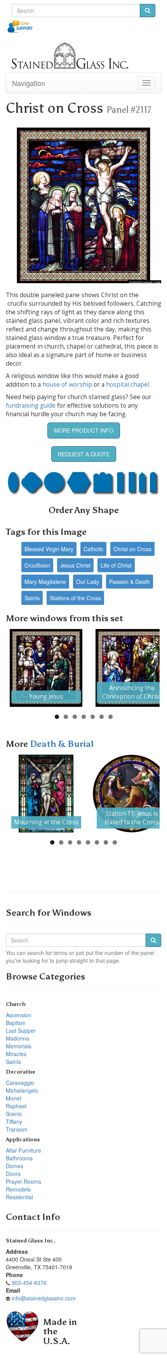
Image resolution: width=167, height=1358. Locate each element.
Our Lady (87, 581)
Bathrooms (19, 1158)
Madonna (17, 1038)
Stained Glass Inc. (30, 1240)
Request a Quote (84, 454)
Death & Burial (62, 744)
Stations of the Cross (75, 598)
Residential (19, 1197)
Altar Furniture (23, 1150)
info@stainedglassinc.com (44, 1298)
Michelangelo (22, 1090)
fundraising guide (31, 405)
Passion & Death (129, 581)
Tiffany (14, 1121)
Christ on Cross (132, 549)
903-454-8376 (29, 1282)
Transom (17, 1129)
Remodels (18, 1189)
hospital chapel (127, 384)
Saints (32, 598)
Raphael (16, 1106)
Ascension (18, 1015)
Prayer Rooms (23, 1181)
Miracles (16, 1054)
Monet (13, 1098)
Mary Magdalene (45, 581)
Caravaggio (20, 1082)
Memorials (18, 1046)
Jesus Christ (75, 565)
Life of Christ (116, 565)
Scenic (14, 1114)
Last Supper (21, 1030)
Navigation (28, 83)
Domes (14, 1166)
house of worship (67, 384)
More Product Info (83, 430)
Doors (13, 1174)
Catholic (93, 549)
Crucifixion (37, 565)
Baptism (16, 1023)
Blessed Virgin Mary (48, 549)
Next (148, 668)
